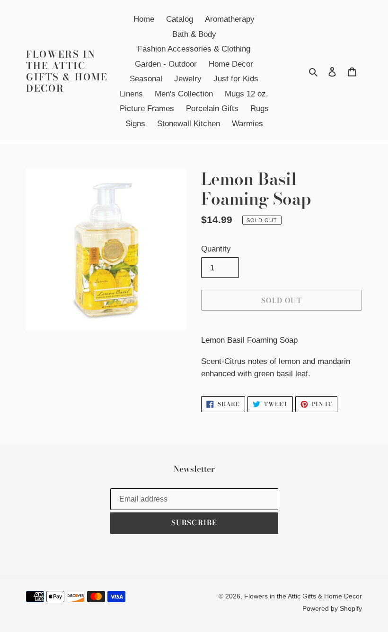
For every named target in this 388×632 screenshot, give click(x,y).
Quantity (216, 248)
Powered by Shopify (332, 608)
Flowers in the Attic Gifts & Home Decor (66, 71)
